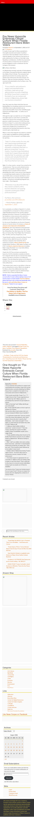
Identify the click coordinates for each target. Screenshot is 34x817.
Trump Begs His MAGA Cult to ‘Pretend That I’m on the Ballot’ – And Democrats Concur (18, 542)
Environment (11, 684)
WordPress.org (13, 795)
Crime (9, 678)
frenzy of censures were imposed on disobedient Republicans (16, 225)
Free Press (10, 687)
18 (11, 750)
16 (5, 750)
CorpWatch (11, 705)
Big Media (10, 673)
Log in (10, 789)
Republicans (23, 348)
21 (19, 750)
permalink (13, 350)
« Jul (5, 759)
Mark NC (10, 47)
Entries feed (12, 791)
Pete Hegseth (16, 348)
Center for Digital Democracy (15, 700)
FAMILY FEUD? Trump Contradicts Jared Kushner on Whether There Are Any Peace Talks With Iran (18, 565)
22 (22, 750)
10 (8, 747)
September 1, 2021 (11, 204)
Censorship (11, 674)
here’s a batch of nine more (16, 246)
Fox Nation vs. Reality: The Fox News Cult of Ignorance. (17, 292)
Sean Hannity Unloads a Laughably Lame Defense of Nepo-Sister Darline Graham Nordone (18, 554)
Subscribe (8, 778)
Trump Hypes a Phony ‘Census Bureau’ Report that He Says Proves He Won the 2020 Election (18, 548)
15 (22, 747)
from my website (25, 278)
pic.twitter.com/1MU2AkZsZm (15, 200)
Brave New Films (12, 698)
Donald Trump (22, 346)
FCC (9, 686)
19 (14, 750)
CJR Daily (10, 703)
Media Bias (24, 344)
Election (10, 682)
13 (16, 747)
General (18, 344)
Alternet (10, 696)
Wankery (9, 346)
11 (11, 747)
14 (19, 747)
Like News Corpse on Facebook (15, 714)
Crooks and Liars (12, 707)
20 (16, 750)
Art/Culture (11, 671)
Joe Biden (9, 348)
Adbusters (10, 694)
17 (8, 750)
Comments (9, 49)
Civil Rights (11, 676)
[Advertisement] (17, 329)
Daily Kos (10, 709)
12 (14, 747)
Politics (5, 346)
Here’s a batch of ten (20, 242)
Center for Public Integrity (15, 702)
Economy (10, 680)
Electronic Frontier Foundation (16, 711)
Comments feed (13, 793)
